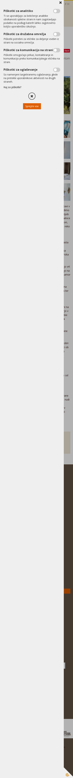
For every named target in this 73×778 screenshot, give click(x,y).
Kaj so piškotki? (12, 87)
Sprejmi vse (32, 106)
